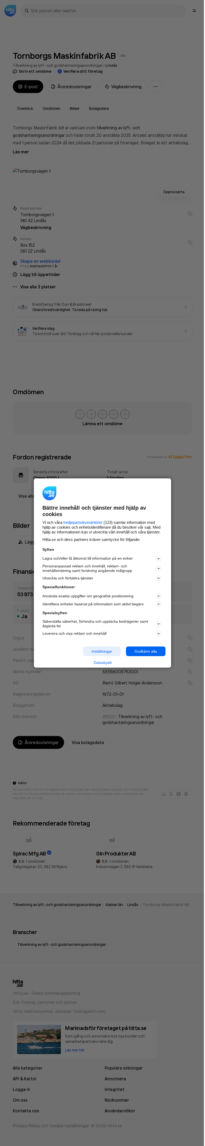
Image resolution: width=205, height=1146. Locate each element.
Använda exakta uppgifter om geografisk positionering (87, 596)
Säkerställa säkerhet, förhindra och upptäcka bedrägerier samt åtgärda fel (95, 623)
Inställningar (102, 651)
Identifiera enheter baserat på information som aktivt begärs (93, 604)
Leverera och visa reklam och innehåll (74, 633)
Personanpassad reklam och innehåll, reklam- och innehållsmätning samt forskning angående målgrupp (87, 568)
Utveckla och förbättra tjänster (67, 578)
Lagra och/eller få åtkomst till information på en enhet (87, 558)
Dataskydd (103, 662)
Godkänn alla (146, 651)
